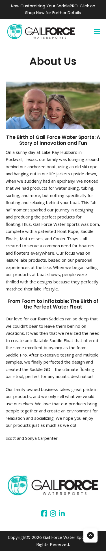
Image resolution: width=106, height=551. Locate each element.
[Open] (97, 31)
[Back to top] (90, 535)
